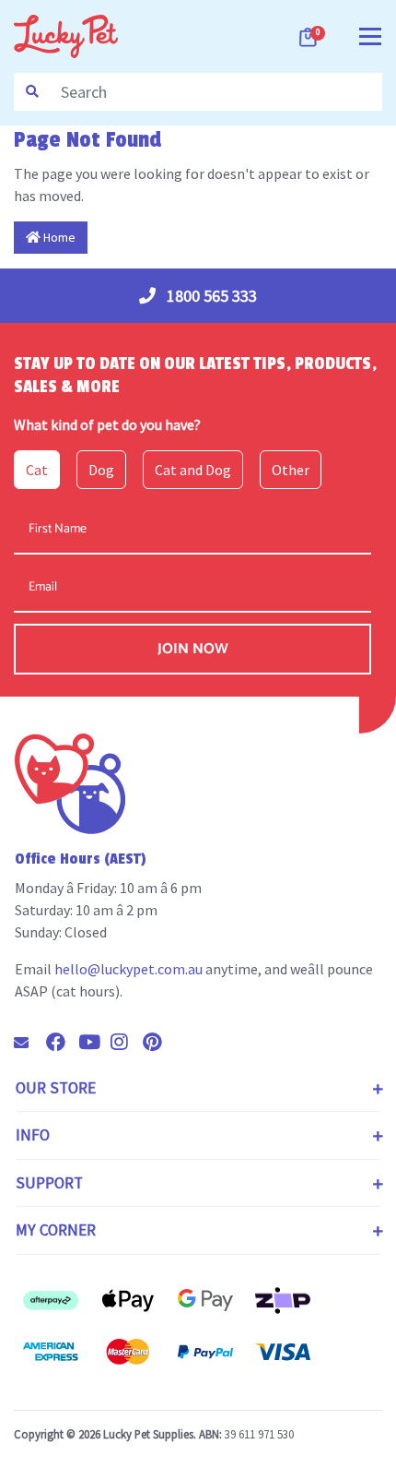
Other (290, 469)
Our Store (56, 1088)
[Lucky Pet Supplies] (66, 34)
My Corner (56, 1230)
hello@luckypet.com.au (128, 969)
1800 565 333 (210, 295)
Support (49, 1183)
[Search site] (32, 92)
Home (58, 237)
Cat (37, 469)
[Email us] (28, 1042)
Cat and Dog (193, 469)
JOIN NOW (192, 649)
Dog (101, 469)
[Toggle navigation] (370, 34)
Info (33, 1135)
